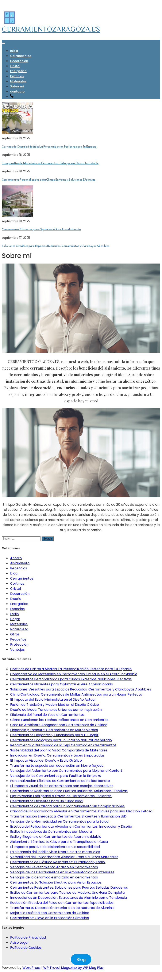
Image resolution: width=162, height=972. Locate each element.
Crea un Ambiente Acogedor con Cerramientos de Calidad (58, 724)
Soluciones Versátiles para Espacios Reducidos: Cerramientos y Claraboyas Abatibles (55, 246)
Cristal (15, 66)
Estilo (14, 614)
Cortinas (17, 583)
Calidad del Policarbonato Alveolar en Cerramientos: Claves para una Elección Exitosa (81, 811)
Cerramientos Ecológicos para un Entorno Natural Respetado (61, 740)
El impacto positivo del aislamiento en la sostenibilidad (55, 846)
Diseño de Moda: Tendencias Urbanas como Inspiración (56, 709)
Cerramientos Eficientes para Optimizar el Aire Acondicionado (41, 229)
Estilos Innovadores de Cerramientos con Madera (51, 831)
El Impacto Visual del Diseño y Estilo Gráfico (46, 760)
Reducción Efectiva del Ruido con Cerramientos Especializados (61, 902)
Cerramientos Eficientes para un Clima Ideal (46, 801)
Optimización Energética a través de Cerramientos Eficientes (61, 796)
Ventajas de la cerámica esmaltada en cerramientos (54, 877)
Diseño (15, 598)
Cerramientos (20, 56)
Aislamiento (20, 563)
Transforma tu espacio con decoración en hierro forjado (57, 765)
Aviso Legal (19, 942)
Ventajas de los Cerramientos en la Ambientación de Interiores (62, 872)
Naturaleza (19, 629)
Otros (15, 634)
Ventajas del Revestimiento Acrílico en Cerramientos (54, 867)
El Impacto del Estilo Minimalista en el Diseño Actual (52, 699)
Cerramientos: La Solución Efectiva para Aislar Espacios (55, 882)
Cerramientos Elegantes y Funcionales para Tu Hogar (54, 735)
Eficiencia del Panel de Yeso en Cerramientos (47, 714)
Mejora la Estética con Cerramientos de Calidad (49, 912)
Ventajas (17, 649)
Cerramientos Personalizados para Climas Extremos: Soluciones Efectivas (48, 179)
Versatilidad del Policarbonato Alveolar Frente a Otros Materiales (64, 857)
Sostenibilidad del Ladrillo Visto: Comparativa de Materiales (58, 750)
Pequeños (18, 639)
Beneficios (18, 568)
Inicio (14, 51)
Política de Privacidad (28, 937)
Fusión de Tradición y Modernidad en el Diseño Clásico (54, 704)
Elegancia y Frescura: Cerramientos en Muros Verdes (54, 730)
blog (14, 573)
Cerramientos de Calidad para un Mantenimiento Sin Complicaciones (67, 806)
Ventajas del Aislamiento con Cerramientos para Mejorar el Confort (66, 770)
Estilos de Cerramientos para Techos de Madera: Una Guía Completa (67, 892)
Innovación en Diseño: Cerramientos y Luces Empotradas (57, 755)
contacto (17, 91)
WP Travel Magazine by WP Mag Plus (73, 967)
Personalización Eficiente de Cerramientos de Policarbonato (60, 780)
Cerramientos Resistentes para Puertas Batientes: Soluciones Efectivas (69, 790)
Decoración (19, 61)
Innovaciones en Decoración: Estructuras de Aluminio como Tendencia (68, 897)
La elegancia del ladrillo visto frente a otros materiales (55, 851)
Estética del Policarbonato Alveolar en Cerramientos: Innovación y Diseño (71, 826)
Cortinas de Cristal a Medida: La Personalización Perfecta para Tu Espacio (49, 146)
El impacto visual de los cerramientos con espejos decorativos (61, 785)
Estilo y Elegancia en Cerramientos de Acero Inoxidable (55, 836)
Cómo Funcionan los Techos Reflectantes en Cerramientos (59, 719)
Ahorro (16, 558)
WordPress (31, 967)
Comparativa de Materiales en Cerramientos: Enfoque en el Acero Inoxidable (50, 163)
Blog (81, 959)
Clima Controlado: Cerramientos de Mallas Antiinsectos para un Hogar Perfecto (76, 694)
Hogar (15, 619)
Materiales (18, 81)
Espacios (17, 76)
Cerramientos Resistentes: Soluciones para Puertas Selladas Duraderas (69, 887)
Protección (19, 644)
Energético (18, 71)
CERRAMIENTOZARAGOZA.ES (51, 29)
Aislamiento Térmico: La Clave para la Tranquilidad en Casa (59, 841)
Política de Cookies (26, 947)
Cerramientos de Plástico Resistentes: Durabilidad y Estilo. (57, 862)
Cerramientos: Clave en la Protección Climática (49, 917)
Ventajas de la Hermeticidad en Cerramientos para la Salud (59, 821)
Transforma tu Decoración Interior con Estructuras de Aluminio (62, 907)
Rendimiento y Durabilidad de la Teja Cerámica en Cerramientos (63, 745)
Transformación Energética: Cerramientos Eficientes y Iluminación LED (68, 816)
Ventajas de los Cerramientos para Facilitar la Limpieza (55, 775)
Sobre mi (17, 86)
